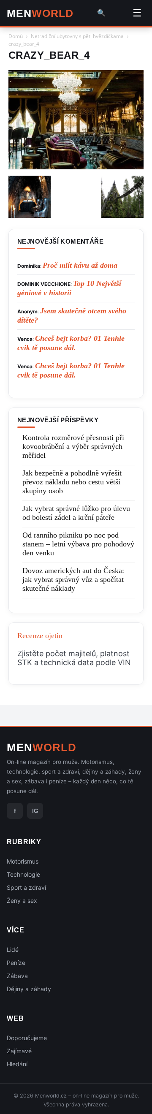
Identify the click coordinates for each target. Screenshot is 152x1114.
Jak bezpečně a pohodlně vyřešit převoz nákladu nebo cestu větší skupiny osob (72, 482)
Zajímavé (19, 1050)
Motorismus (22, 861)
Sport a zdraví (26, 887)
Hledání (17, 1064)
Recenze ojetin (39, 635)
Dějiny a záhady (29, 988)
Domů (15, 36)
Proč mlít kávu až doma (80, 265)
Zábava (17, 975)
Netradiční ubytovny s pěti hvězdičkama (77, 36)
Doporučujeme (27, 1037)
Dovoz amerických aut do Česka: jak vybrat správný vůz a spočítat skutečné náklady (73, 579)
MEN (40, 13)
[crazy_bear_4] (76, 167)
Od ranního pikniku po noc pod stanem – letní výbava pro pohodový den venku (78, 544)
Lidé (13, 949)
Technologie (23, 874)
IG (35, 810)
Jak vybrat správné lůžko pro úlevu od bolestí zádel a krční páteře (76, 513)
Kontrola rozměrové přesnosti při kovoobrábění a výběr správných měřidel (73, 446)
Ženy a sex (22, 900)
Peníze (16, 962)
